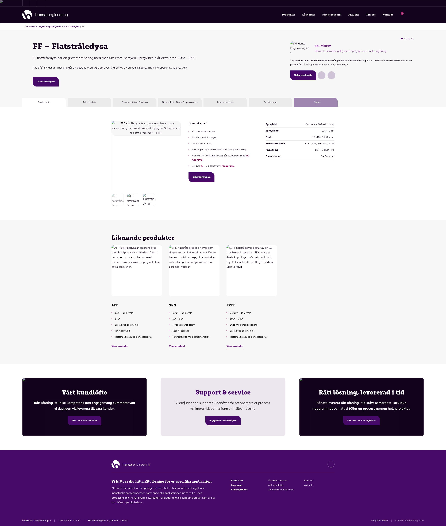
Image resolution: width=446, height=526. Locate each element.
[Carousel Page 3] (409, 38)
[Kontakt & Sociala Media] (26, 3)
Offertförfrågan (46, 81)
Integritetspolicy (379, 520)
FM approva (227, 165)
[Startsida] (45, 15)
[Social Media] (331, 464)
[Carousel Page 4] (412, 38)
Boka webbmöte (303, 75)
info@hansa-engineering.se (36, 520)
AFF (203, 165)
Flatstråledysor (71, 26)
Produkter (31, 26)
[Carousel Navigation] (176, 154)
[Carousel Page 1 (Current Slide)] (402, 38)
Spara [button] (317, 102)
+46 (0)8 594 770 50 (69, 520)
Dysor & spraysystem (50, 26)
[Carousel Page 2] (405, 38)
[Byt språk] (419, 14)
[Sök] (410, 14)
